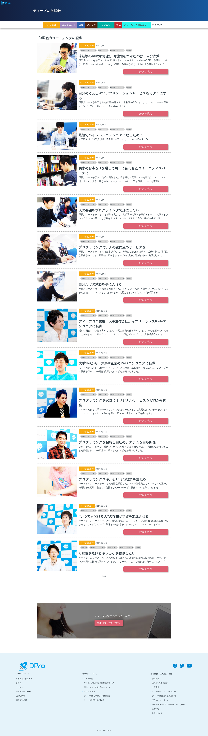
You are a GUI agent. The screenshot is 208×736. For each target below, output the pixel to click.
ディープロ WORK (23, 691)
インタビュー (51, 24)
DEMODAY (20, 696)
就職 (81, 24)
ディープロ (157, 24)
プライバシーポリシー (161, 700)
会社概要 (155, 679)
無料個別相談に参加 (108, 622)
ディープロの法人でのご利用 (164, 696)
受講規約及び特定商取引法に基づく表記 (168, 704)
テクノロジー (106, 24)
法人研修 (155, 687)
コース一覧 (88, 679)
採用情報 (155, 709)
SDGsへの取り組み (160, 683)
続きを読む (145, 71)
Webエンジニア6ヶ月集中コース (97, 687)
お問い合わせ (157, 713)
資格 (118, 24)
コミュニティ (68, 24)
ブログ (18, 683)
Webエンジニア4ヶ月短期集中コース (99, 683)
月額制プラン (89, 691)
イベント (19, 687)
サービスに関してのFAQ (94, 700)
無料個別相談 (21, 700)
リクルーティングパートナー (164, 691)
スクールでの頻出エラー (136, 24)
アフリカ (91, 24)
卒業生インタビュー (24, 679)
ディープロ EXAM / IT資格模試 (97, 696)
